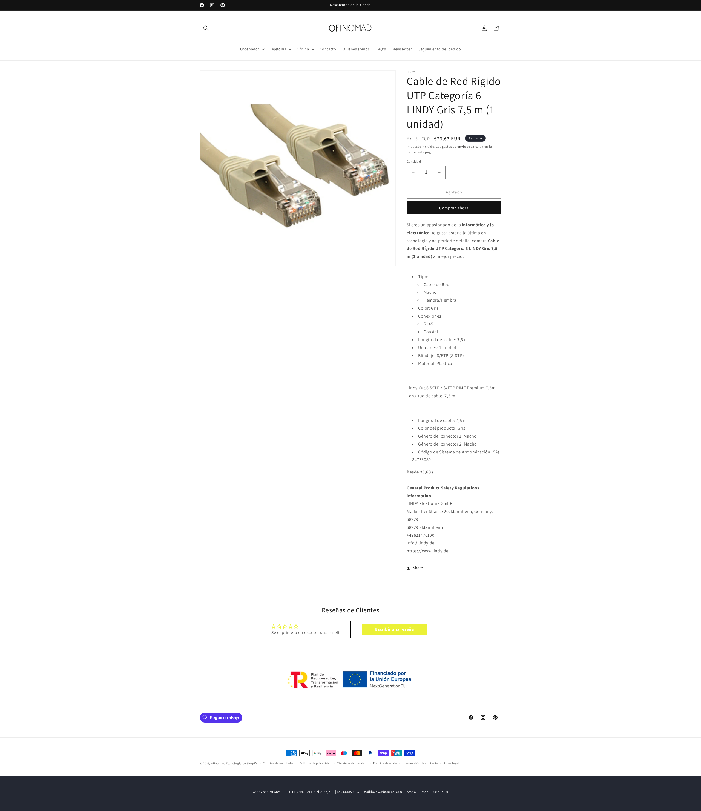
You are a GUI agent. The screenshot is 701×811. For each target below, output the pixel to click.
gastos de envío (454, 146)
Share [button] (418, 567)
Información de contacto (420, 763)
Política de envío (385, 763)
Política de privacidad (316, 763)
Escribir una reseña (394, 629)
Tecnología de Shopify (242, 763)
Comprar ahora (454, 207)
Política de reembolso (278, 763)
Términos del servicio (352, 763)
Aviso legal (451, 763)
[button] (206, 28)
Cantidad (414, 161)
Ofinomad (218, 763)
